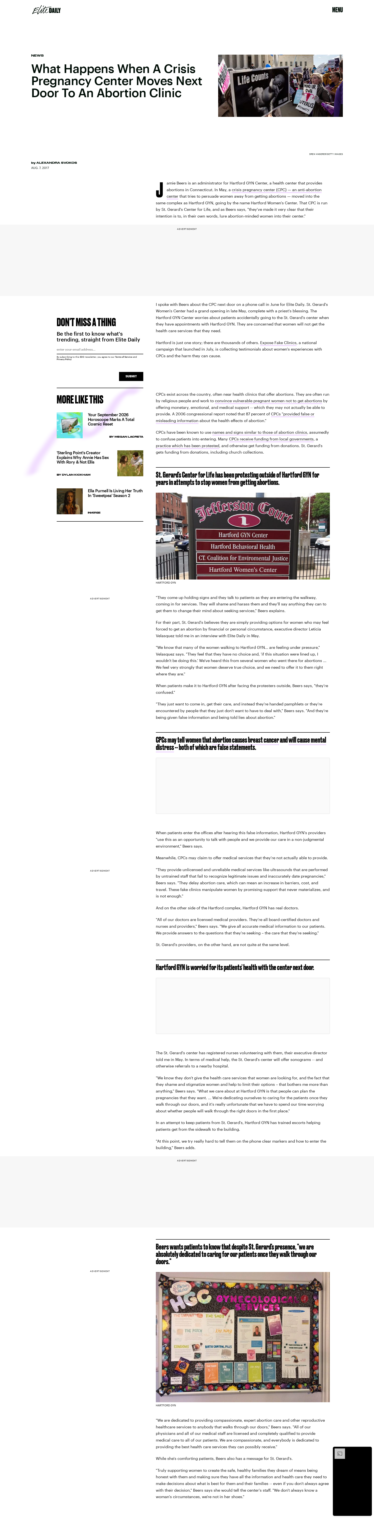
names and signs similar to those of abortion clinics (259, 432)
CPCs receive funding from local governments (271, 439)
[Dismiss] (367, 1450)
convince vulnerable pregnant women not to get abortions (268, 400)
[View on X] (242, 785)
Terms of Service (123, 357)
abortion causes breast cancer (245, 739)
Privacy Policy (64, 359)
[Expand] (337, 1450)
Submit (131, 376)
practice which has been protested (187, 445)
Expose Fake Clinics (278, 342)
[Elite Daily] (46, 9)
